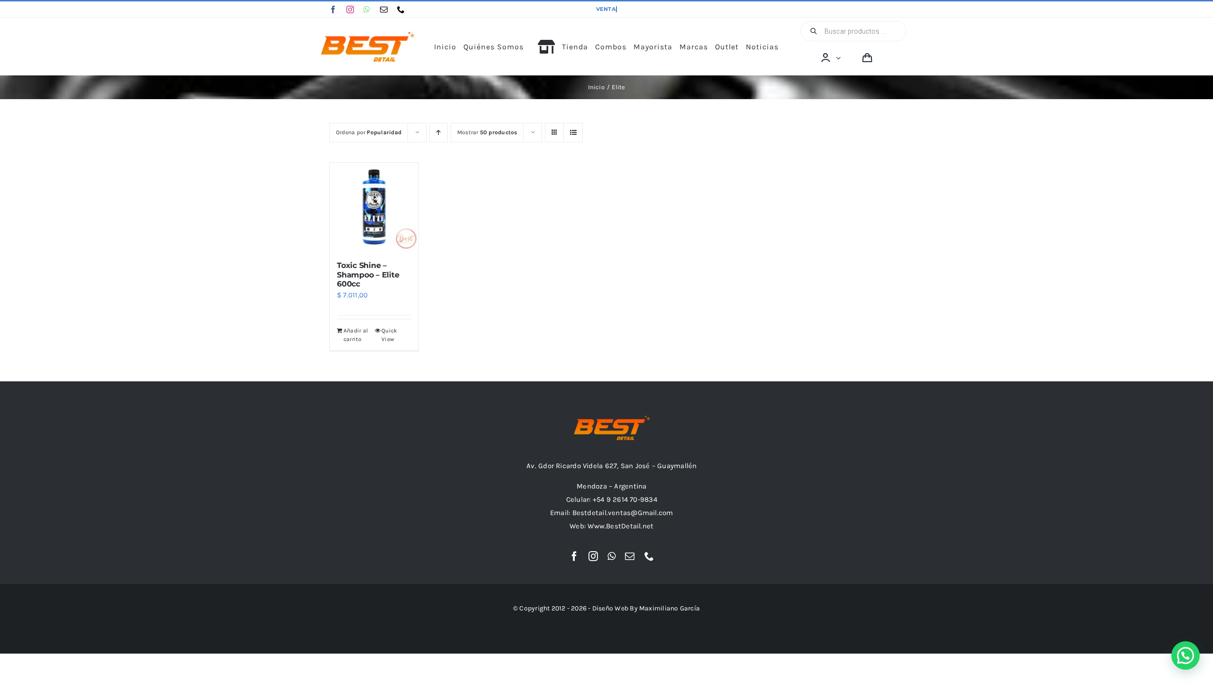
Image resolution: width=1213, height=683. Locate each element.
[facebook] (333, 9)
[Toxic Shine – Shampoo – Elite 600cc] (374, 207)
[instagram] (350, 9)
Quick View (389, 334)
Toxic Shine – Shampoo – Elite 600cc (368, 274)
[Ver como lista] (573, 132)
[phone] (401, 9)
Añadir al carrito (356, 334)
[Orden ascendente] (438, 132)
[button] (1185, 655)
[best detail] (368, 35)
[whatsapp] (366, 9)
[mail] (384, 9)
